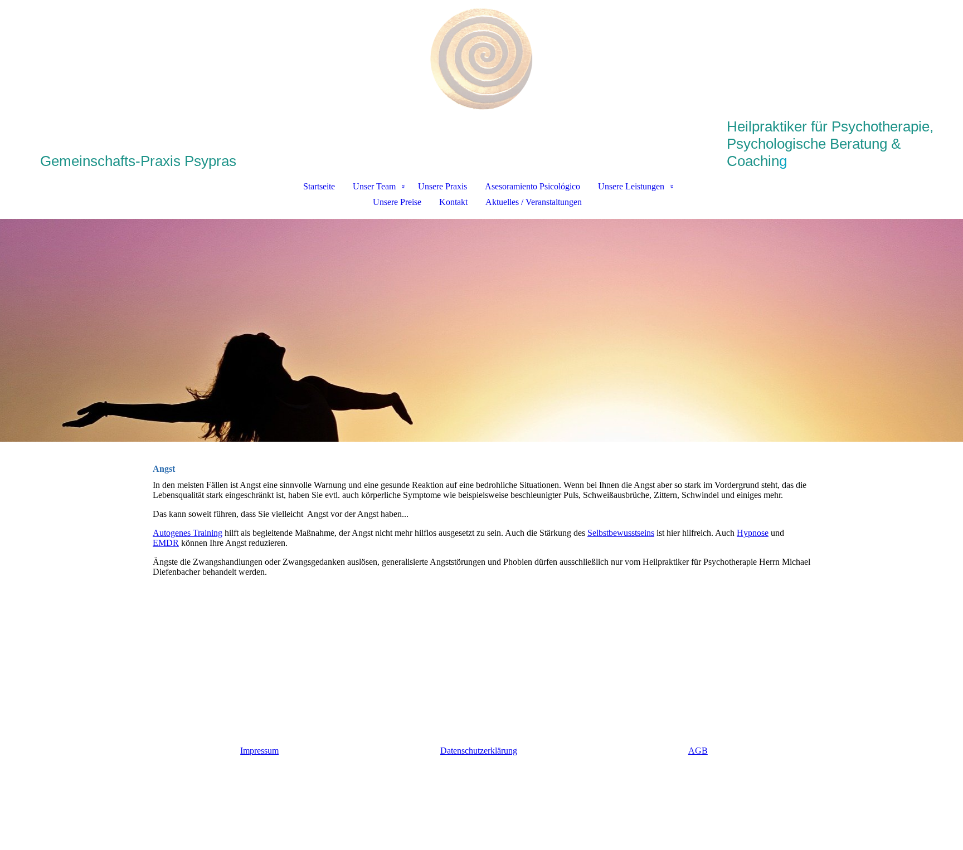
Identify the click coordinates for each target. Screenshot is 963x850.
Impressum (259, 750)
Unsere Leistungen (631, 186)
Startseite (319, 186)
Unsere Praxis (442, 186)
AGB (698, 750)
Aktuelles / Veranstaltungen (533, 202)
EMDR (166, 543)
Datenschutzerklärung (478, 750)
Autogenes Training (187, 533)
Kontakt (453, 202)
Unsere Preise (397, 202)
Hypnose (753, 533)
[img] (481, 59)
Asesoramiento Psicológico (532, 186)
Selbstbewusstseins (620, 533)
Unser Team (374, 186)
